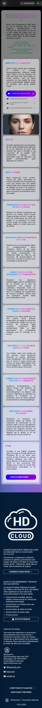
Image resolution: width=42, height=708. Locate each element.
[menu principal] (4, 3)
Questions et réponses (21, 692)
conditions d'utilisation (21, 688)
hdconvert (10, 672)
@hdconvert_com (13, 667)
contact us (10, 676)
